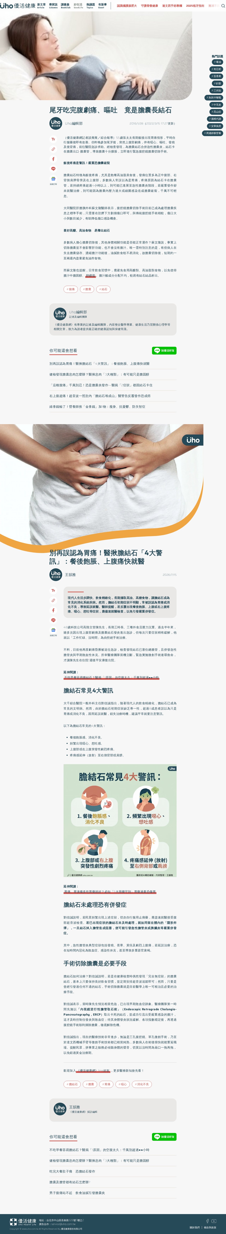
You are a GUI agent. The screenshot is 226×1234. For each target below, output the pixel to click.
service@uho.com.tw (63, 1224)
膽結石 (73, 1084)
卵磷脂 (90, 275)
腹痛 (72, 289)
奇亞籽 (217, 69)
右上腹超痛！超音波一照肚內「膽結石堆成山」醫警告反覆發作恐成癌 (100, 395)
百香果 (217, 76)
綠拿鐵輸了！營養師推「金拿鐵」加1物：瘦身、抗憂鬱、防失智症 (97, 406)
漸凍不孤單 (192, 6)
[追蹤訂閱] (53, 179)
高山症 (217, 112)
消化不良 (143, 1084)
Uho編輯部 (74, 123)
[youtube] (214, 1222)
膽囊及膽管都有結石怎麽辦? (69, 1182)
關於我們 (195, 1227)
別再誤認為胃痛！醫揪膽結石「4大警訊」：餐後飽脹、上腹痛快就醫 (99, 363)
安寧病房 (216, 126)
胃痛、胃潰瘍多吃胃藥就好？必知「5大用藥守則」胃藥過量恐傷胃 (110, 891)
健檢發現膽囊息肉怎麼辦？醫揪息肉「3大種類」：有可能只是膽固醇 (99, 374)
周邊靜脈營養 (213, 133)
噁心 (124, 1084)
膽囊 (88, 289)
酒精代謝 (216, 119)
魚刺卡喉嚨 (215, 97)
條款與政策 (210, 1227)
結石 (105, 289)
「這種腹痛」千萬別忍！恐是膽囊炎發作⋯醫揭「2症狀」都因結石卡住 (101, 385)
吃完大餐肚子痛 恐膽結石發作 (72, 1171)
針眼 (218, 83)
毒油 (218, 62)
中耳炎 (217, 105)
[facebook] (207, 1222)
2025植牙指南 (172, 6)
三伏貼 (217, 90)
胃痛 (107, 1084)
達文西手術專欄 (149, 6)
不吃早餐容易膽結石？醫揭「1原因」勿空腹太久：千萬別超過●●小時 (111, 677)
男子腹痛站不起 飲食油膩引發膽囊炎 (77, 1192)
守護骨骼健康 (126, 6)
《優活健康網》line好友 (93, 1070)
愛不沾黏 (209, 6)
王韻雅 (70, 575)
